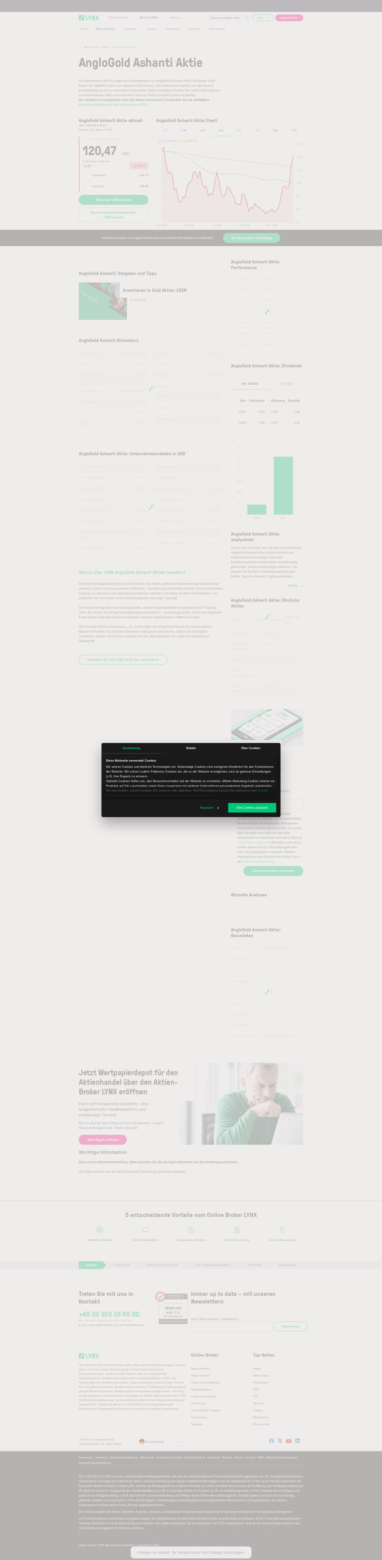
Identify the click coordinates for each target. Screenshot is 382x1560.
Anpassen (207, 807)
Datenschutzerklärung (196, 795)
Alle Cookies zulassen (252, 807)
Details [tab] (191, 748)
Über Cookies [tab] (250, 748)
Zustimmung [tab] (131, 748)
